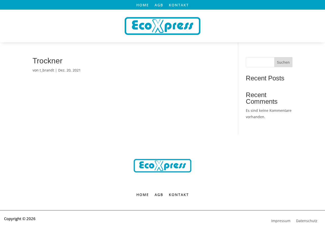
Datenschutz (306, 221)
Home (142, 5)
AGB (159, 5)
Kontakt (179, 5)
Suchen (283, 62)
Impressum (280, 221)
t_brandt (47, 70)
